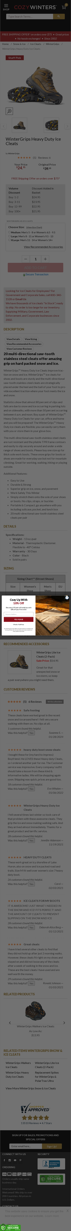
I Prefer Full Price (18, 624)
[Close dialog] (67, 597)
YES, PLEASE (18, 619)
